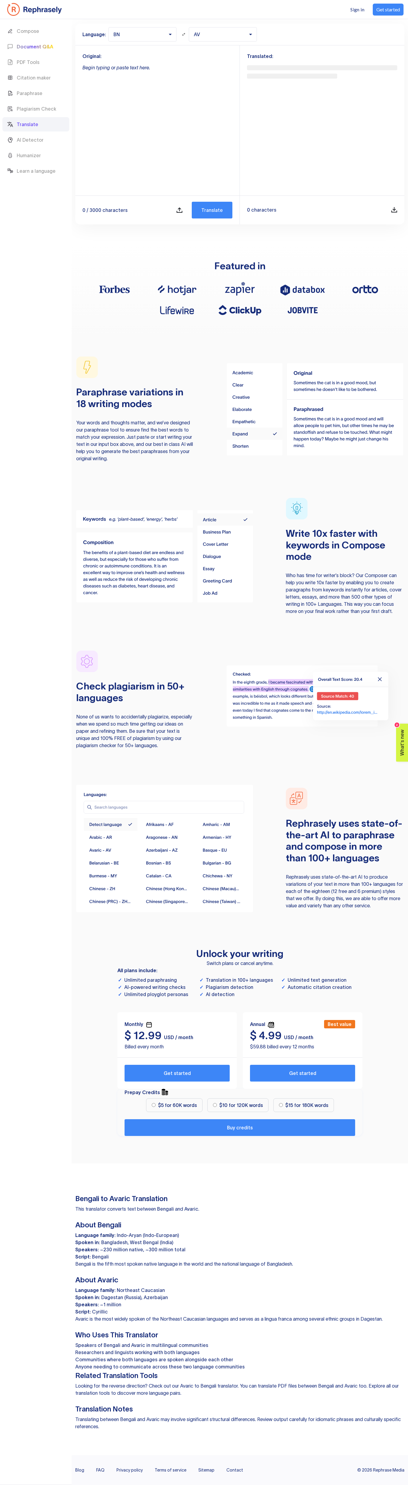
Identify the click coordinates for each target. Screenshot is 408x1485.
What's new (400, 740)
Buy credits (240, 1127)
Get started (177, 1073)
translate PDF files (277, 1385)
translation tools (92, 1393)
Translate (212, 210)
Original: (92, 56)
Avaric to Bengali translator (209, 1385)
